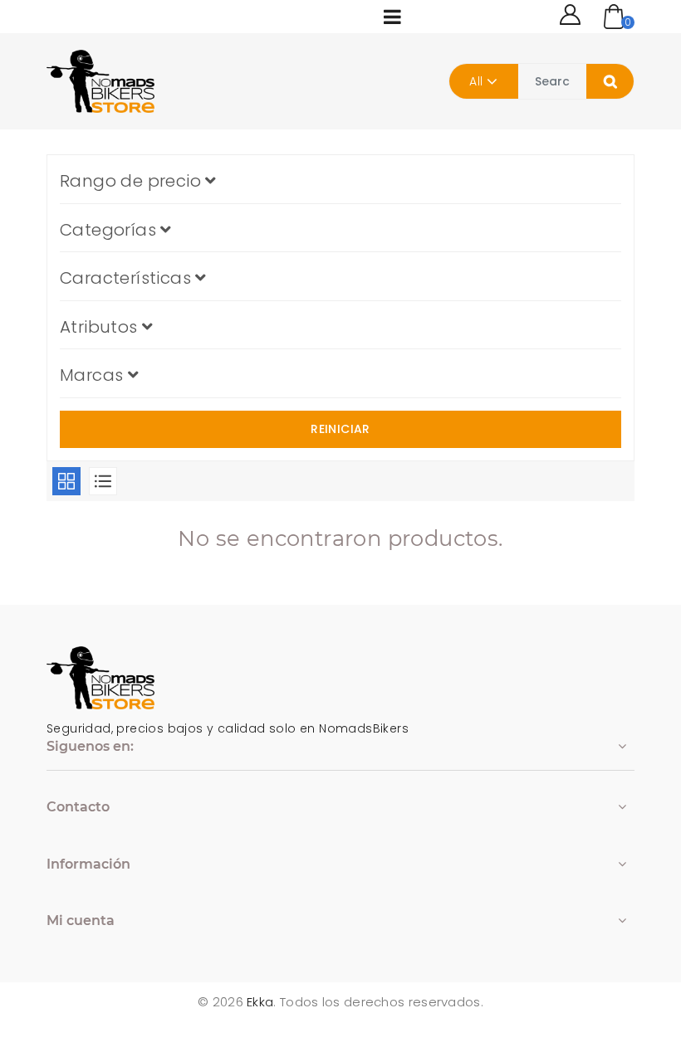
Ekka (260, 1001)
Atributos (101, 326)
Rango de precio (132, 180)
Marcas (94, 375)
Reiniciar (340, 429)
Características (127, 278)
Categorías (110, 229)
